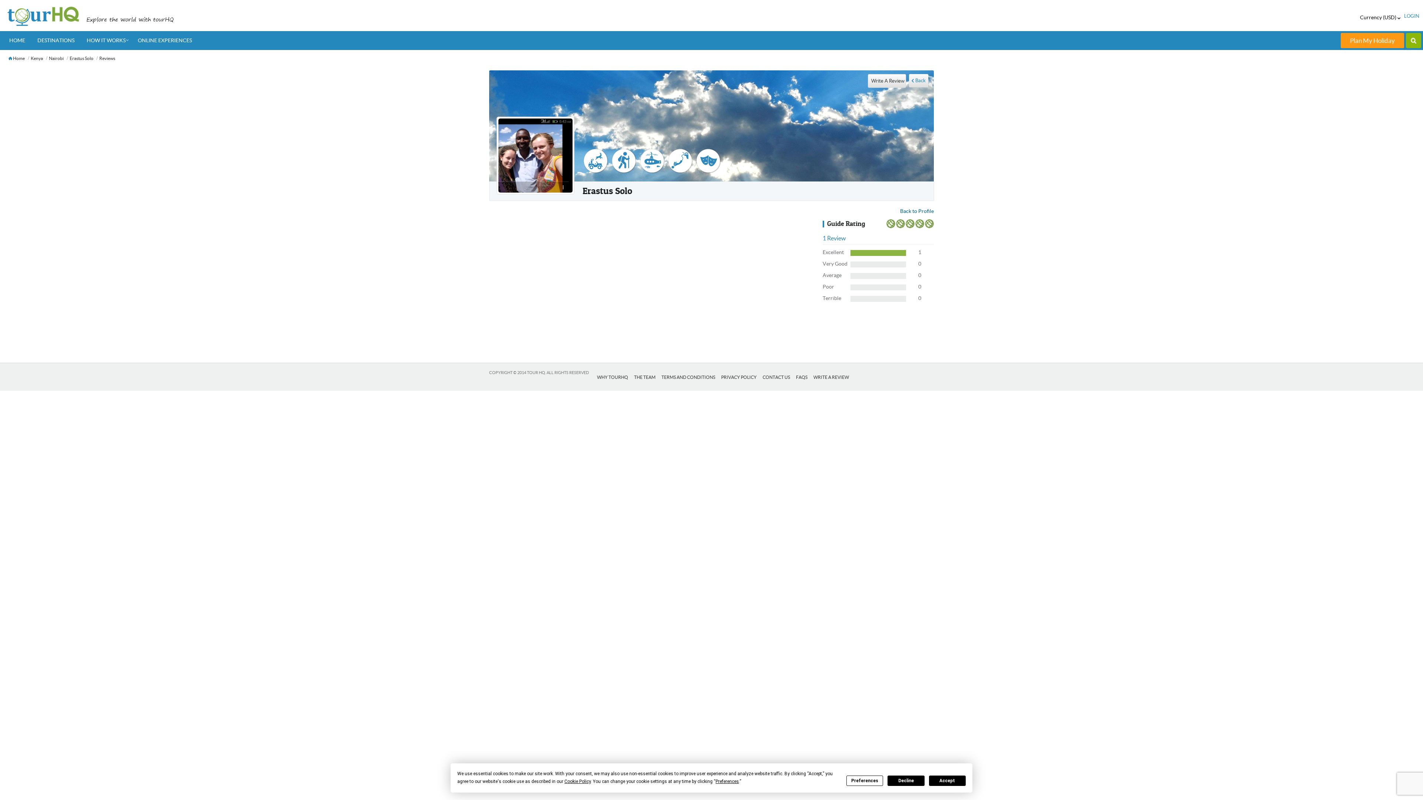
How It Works (106, 40)
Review (834, 238)
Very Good (835, 264)
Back (920, 80)
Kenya (37, 58)
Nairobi (56, 58)
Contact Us (776, 377)
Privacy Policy (739, 377)
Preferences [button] (727, 781)
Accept (947, 780)
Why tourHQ (612, 377)
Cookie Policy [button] (577, 781)
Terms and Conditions (688, 377)
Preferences (864, 780)
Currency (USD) (1378, 17)
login (1411, 16)
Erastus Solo (81, 58)
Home (17, 40)
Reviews (107, 58)
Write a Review (831, 377)
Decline (906, 780)
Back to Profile (917, 211)
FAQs (801, 377)
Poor (828, 287)
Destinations (55, 40)
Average (832, 275)
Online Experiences (165, 40)
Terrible (832, 298)
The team (645, 377)
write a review (888, 81)
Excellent (833, 252)
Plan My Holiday (1372, 40)
